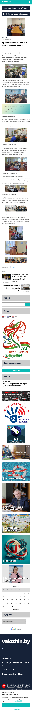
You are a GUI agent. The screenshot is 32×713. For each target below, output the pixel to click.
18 (24, 600)
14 (8, 600)
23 (16, 603)
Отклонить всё (16, 709)
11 (24, 596)
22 (12, 603)
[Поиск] (27, 304)
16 (16, 600)
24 (20, 603)
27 (3, 606)
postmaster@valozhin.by (13, 674)
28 (8, 606)
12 (28, 596)
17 (20, 600)
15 (12, 600)
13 (3, 600)
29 (12, 606)
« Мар (14, 609)
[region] (16, 701)
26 (28, 603)
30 (16, 606)
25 (24, 603)
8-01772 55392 (9, 670)
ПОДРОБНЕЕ (18, 701)
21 (8, 603)
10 (20, 596)
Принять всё (16, 705)
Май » (18, 609)
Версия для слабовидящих (18, 14)
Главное (3, 271)
